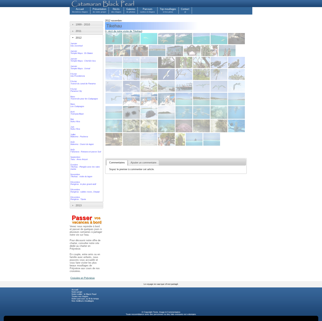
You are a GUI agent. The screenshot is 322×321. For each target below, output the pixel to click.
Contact (185, 10)
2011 (78, 30)
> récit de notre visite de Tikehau (123, 31)
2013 (79, 205)
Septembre (79, 158)
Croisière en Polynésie (82, 278)
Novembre (81, 175)
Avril (77, 113)
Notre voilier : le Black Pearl (84, 294)
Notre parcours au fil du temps (85, 298)
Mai (75, 120)
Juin (75, 128)
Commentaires (173, 312)
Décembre (83, 183)
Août (82, 143)
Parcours (147, 10)
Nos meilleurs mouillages (83, 301)
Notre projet (77, 292)
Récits (116, 10)
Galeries (130, 10)
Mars (84, 97)
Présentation (99, 10)
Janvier (76, 44)
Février (77, 75)
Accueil (80, 10)
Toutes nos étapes (80, 296)
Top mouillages (168, 10)
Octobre (85, 167)
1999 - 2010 (83, 24)
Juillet (79, 135)
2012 (79, 37)
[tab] (86, 24)
